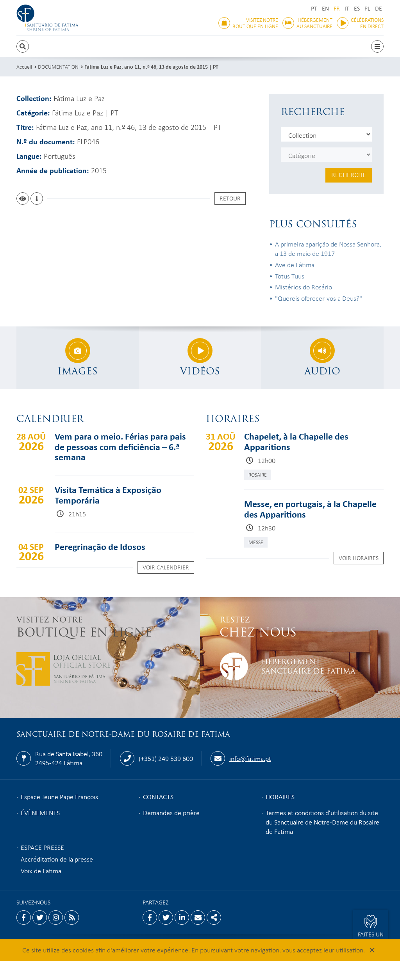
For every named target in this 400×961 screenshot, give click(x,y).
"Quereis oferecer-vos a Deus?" (318, 298)
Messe (255, 542)
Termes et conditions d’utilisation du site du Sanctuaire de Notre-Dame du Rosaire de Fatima (322, 822)
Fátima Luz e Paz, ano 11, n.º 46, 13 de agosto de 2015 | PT (151, 66)
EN (325, 8)
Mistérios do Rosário (303, 286)
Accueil (24, 66)
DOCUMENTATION (58, 66)
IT (347, 8)
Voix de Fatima (41, 870)
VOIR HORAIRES (359, 557)
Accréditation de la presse (57, 858)
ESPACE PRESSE (42, 847)
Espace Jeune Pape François (59, 796)
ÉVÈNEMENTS (40, 812)
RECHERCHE (348, 174)
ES (357, 8)
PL (367, 8)
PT (314, 8)
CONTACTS (158, 796)
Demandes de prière (171, 812)
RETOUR (230, 198)
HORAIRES (280, 796)
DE (378, 8)
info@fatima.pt (250, 758)
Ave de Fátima (294, 264)
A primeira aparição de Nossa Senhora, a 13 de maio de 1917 (328, 248)
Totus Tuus (289, 275)
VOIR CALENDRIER (166, 567)
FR (337, 8)
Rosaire (257, 474)
